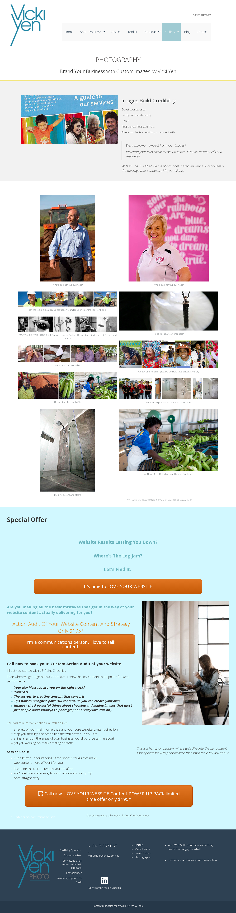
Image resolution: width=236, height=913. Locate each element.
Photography (143, 857)
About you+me (90, 32)
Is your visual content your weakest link (192, 860)
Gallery (170, 32)
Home (69, 32)
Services (115, 32)
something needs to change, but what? (190, 847)
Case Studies (142, 853)
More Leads (142, 849)
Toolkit (132, 32)
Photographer (74, 873)
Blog (187, 32)
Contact (202, 32)
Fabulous (150, 32)
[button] (104, 32)
